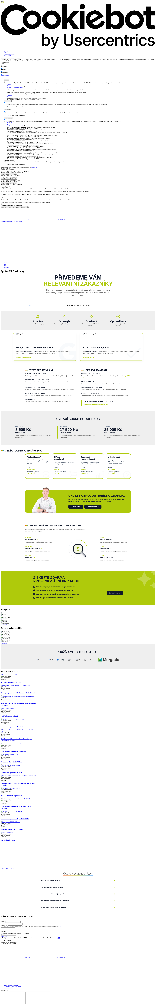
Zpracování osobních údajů (11, 985)
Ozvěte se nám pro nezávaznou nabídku (96, 404)
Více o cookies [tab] (7, 55)
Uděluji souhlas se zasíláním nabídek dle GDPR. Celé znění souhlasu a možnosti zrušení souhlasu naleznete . (32, 926)
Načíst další (4, 624)
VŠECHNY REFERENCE (8, 868)
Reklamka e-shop (5, 221)
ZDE (59, 926)
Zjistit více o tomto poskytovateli (15, 87)
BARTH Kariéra (8, 988)
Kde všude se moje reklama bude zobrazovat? (55, 900)
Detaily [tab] (6, 52)
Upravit (17, 207)
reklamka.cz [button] (10, 96)
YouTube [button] (9, 123)
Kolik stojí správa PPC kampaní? (51, 880)
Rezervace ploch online (16, 221)
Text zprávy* (4, 925)
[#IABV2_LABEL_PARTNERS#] (8, 183)
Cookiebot (34, 167)
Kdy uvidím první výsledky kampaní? (52, 887)
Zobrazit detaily (5, 75)
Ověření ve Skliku (88, 357)
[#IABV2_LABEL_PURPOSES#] (9, 174)
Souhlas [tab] (6, 51)
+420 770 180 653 (76, 506)
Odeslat (3, 931)
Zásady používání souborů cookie (12, 986)
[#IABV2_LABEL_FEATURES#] (8, 178)
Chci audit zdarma (114, 593)
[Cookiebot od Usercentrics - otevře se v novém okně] (78, 48)
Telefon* (3, 921)
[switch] (1, 68)
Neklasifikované (9, 160)
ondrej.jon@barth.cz (93, 506)
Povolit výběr (11, 207)
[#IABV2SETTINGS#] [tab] (9, 54)
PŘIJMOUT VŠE (25, 207)
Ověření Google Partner (23, 357)
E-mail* (3, 920)
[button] (78, 849)
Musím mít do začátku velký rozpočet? (53, 894)
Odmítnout (3, 207)
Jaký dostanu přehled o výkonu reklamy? (54, 907)
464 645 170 (28, 957)
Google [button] (9, 85)
